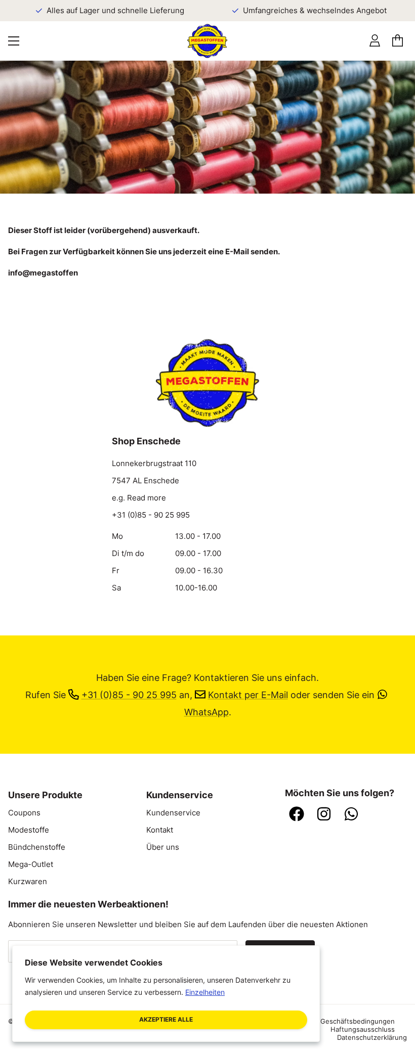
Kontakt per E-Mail (248, 694)
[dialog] (166, 993)
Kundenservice (173, 812)
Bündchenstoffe (36, 847)
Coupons (24, 812)
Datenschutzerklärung (372, 1037)
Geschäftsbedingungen (357, 1021)
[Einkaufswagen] (397, 41)
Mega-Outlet (30, 864)
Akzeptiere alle (166, 1019)
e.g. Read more (139, 497)
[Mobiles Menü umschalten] (13, 40)
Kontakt (159, 830)
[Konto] (374, 41)
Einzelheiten (205, 992)
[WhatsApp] (351, 814)
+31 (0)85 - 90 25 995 (151, 515)
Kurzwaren (27, 881)
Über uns (162, 847)
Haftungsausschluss (362, 1029)
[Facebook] (296, 814)
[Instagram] (324, 814)
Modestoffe (28, 830)
